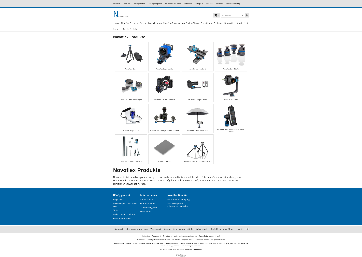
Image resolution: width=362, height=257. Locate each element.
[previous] (245, 23)
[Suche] (247, 15)
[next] (247, 23)
